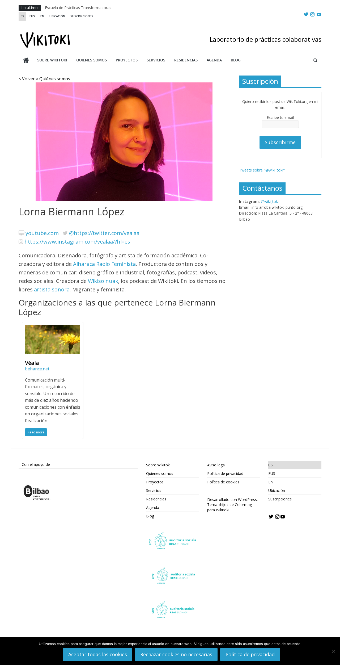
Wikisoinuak (103, 281)
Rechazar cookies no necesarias (176, 654)
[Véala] (52, 328)
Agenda (214, 59)
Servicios (156, 59)
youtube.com (42, 233)
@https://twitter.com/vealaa (104, 233)
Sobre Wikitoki (52, 59)
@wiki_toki (270, 201)
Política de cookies (223, 481)
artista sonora (52, 289)
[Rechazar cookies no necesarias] (333, 651)
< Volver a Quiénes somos (44, 79)
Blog (236, 59)
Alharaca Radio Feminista (104, 263)
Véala (32, 362)
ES (22, 16)
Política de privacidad (225, 473)
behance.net (37, 369)
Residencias (186, 59)
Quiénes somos (91, 59)
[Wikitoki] (26, 61)
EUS (32, 16)
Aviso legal (216, 464)
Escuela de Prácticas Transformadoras (78, 7)
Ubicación (57, 16)
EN (42, 16)
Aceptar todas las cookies (97, 654)
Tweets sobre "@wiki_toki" (262, 170)
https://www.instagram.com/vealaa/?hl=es (77, 241)
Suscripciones (81, 16)
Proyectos (127, 59)
